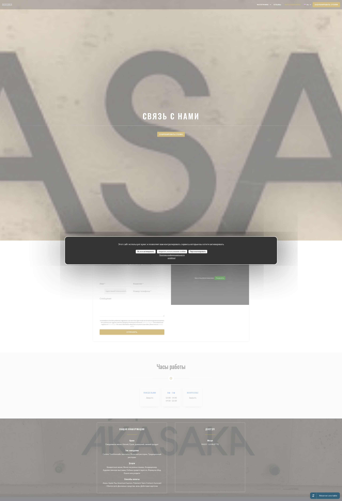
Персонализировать (198, 251)
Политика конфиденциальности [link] (172, 255)
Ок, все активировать (145, 251)
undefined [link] (171, 258)
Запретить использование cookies (172, 251)
